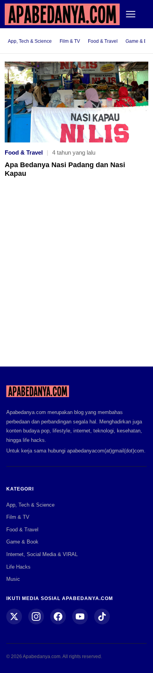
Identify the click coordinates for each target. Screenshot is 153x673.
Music (13, 579)
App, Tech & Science (30, 41)
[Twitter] (14, 616)
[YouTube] (80, 616)
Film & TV (70, 41)
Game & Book (22, 542)
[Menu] (130, 14)
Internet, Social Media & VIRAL (42, 554)
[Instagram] (36, 616)
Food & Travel (103, 41)
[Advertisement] (76, 277)
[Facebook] (58, 616)
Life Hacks (18, 567)
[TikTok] (102, 616)
